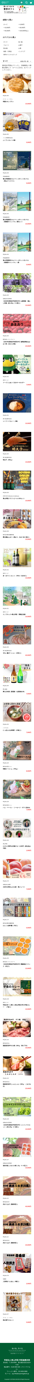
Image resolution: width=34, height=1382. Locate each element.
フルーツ (6, 45)
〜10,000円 (6, 27)
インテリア (21, 51)
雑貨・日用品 (7, 51)
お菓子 (20, 45)
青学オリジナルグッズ (10, 54)
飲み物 (5, 48)
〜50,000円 (6, 31)
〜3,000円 (21, 24)
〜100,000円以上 (23, 31)
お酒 (19, 48)
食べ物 (20, 42)
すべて (5, 24)
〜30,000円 (21, 27)
